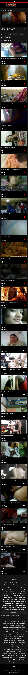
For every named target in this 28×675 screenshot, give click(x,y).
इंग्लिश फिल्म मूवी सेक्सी (22, 640)
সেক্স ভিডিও (22, 644)
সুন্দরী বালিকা (16, 1)
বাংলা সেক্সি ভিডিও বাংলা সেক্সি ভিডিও (16, 619)
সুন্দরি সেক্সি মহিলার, (14, 584)
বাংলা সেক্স (5, 1)
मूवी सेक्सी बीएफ (22, 657)
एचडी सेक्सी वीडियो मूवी (18, 638)
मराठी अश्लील (5, 627)
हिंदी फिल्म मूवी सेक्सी (12, 662)
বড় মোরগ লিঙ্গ (24, 595)
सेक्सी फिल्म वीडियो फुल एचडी (8, 649)
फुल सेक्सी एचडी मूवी (15, 634)
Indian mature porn (18, 659)
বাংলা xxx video (14, 642)
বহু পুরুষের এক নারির (5, 601)
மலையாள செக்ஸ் (20, 625)
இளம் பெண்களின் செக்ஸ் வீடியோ (11, 644)
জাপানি (19, 609)
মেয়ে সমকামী (23, 582)
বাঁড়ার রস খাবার (4, 593)
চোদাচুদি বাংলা (6, 636)
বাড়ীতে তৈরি (12, 591)
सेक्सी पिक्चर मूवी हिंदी (10, 647)
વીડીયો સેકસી (12, 625)
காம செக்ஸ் (13, 640)
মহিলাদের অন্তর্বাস (11, 607)
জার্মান (11, 1)
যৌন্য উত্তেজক (16, 34)
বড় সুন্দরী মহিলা (5, 582)
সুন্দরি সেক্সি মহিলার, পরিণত (7, 605)
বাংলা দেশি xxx (13, 621)
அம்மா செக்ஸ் (20, 651)
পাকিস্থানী (11, 595)
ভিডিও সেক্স (13, 629)
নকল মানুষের (24, 599)
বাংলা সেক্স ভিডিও (22, 642)
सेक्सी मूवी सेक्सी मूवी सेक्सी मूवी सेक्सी (17, 636)
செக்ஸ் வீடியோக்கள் (7, 653)
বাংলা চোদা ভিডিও (6, 623)
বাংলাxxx (3, 632)
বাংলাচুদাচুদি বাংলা (20, 621)
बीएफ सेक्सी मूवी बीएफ (6, 629)
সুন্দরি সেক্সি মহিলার (16, 582)
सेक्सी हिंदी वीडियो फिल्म (20, 623)
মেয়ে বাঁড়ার (20, 589)
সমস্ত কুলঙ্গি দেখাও (14, 612)
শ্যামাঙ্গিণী (18, 587)
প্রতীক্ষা (11, 599)
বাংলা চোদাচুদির (12, 623)
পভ (12, 605)
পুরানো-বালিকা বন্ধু (11, 597)
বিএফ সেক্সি (6, 625)
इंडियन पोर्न (15, 653)
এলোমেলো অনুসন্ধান (5, 595)
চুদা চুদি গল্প (7, 619)
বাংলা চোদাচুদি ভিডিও (5, 621)
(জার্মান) (16, 589)
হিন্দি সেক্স (23, 649)
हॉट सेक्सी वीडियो (11, 655)
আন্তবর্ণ (24, 589)
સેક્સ (25, 621)
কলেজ (20, 595)
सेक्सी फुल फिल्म (19, 647)
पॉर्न (26, 632)
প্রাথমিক (14, 666)
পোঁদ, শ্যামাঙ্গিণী (22, 1)
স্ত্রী (9, 584)
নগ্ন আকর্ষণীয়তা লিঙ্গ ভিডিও (11, 587)
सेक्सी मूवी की (23, 629)
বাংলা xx (16, 655)
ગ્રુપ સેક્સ (21, 632)
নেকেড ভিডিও (5, 634)
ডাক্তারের (16, 591)
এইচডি (25, 584)
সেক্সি (18, 662)
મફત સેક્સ (15, 657)
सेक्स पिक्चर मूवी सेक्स (6, 640)
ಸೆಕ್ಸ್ (10, 634)
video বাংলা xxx (6, 642)
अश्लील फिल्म (3, 655)
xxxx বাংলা (22, 634)
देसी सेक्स (8, 632)
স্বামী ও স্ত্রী (11, 582)
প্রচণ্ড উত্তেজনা (6, 591)
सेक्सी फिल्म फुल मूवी (14, 632)
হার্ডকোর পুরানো (6, 609)
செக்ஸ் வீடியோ (18, 649)
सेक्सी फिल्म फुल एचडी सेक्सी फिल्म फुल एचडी (17, 627)
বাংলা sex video (8, 37)
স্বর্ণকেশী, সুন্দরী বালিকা (13, 609)
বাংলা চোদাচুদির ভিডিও (8, 659)
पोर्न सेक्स (18, 629)
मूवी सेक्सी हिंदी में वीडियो (7, 657)
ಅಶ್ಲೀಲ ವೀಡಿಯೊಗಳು (9, 638)
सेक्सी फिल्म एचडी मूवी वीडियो (10, 651)
